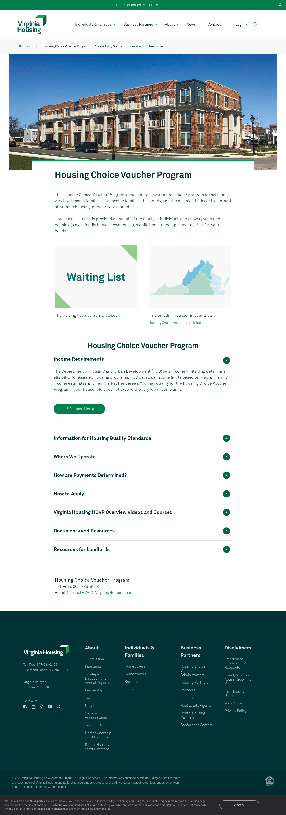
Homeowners (135, 674)
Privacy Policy (235, 711)
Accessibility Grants (108, 46)
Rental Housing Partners (193, 715)
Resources (156, 46)
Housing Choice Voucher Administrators (179, 323)
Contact (214, 24)
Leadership (94, 690)
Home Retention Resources (137, 5)
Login (240, 24)
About (170, 24)
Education (136, 46)
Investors (188, 690)
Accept (239, 805)
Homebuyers (135, 666)
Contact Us (94, 725)
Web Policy (233, 703)
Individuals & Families (93, 24)
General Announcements (98, 715)
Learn (129, 689)
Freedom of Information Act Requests (237, 663)
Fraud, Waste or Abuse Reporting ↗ (238, 679)
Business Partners (138, 24)
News (191, 24)
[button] (255, 24)
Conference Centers (197, 725)
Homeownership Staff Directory (98, 735)
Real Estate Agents (196, 705)
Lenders (187, 698)
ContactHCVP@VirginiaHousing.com (100, 593)
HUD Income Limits (79, 409)
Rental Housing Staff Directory (97, 747)
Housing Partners (194, 682)
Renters (24, 46)
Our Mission (94, 659)
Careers (91, 698)
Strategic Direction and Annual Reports (97, 679)
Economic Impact (99, 666)
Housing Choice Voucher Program (65, 46)
